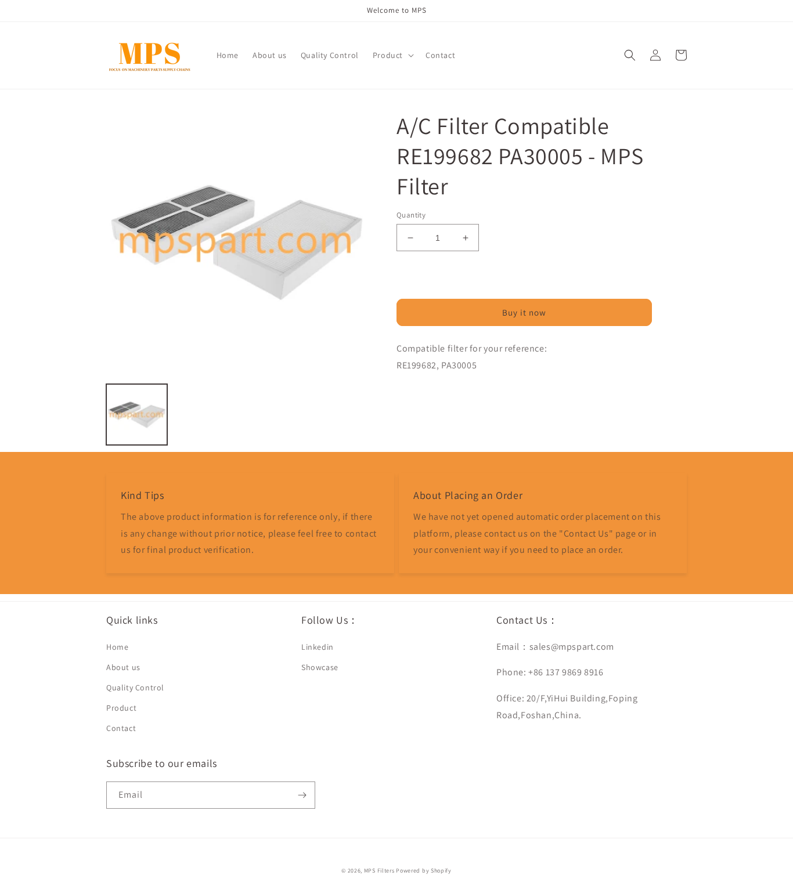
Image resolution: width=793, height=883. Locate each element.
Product (121, 708)
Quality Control (135, 687)
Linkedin (317, 647)
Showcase (319, 667)
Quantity (411, 215)
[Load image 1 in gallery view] (136, 414)
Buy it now (524, 312)
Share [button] (420, 395)
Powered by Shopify (424, 870)
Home (117, 647)
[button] (392, 55)
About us (123, 667)
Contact (121, 728)
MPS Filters (379, 870)
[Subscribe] (302, 795)
